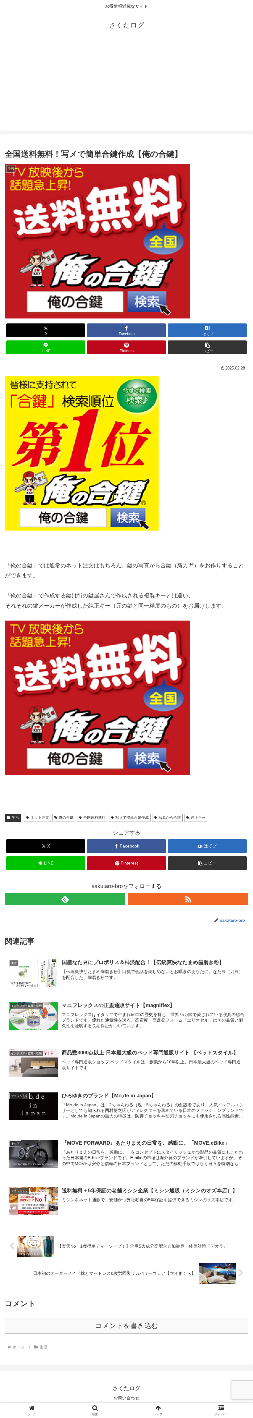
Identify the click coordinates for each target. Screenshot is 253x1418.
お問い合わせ (126, 1397)
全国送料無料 (94, 817)
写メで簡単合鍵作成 (132, 817)
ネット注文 (40, 817)
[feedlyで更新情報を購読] (65, 899)
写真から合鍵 (170, 817)
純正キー (198, 817)
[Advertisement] (126, 87)
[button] (207, 347)
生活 (15, 817)
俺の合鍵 (66, 817)
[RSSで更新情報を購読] (188, 899)
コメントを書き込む (126, 1326)
